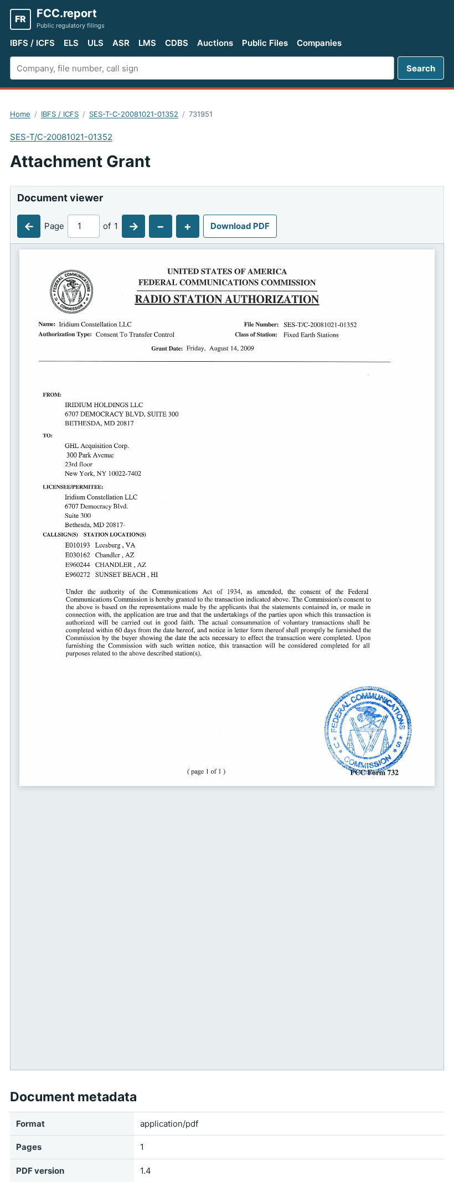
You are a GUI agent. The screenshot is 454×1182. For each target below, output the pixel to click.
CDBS (176, 43)
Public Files (265, 43)
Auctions (215, 43)
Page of (81, 226)
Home (20, 114)
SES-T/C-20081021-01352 (61, 137)
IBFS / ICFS (32, 43)
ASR (121, 43)
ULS (95, 43)
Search (420, 68)
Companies (319, 43)
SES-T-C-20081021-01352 (133, 114)
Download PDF (240, 226)
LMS (147, 43)
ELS (71, 43)
